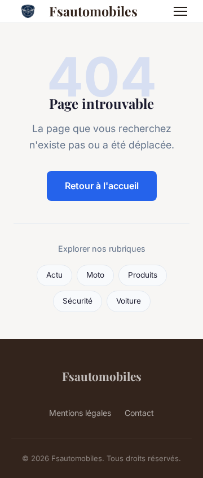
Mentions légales (80, 413)
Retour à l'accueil (102, 185)
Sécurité (77, 300)
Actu (54, 274)
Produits (142, 274)
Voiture (128, 300)
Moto (95, 274)
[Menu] (180, 11)
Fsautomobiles (93, 11)
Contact (139, 413)
